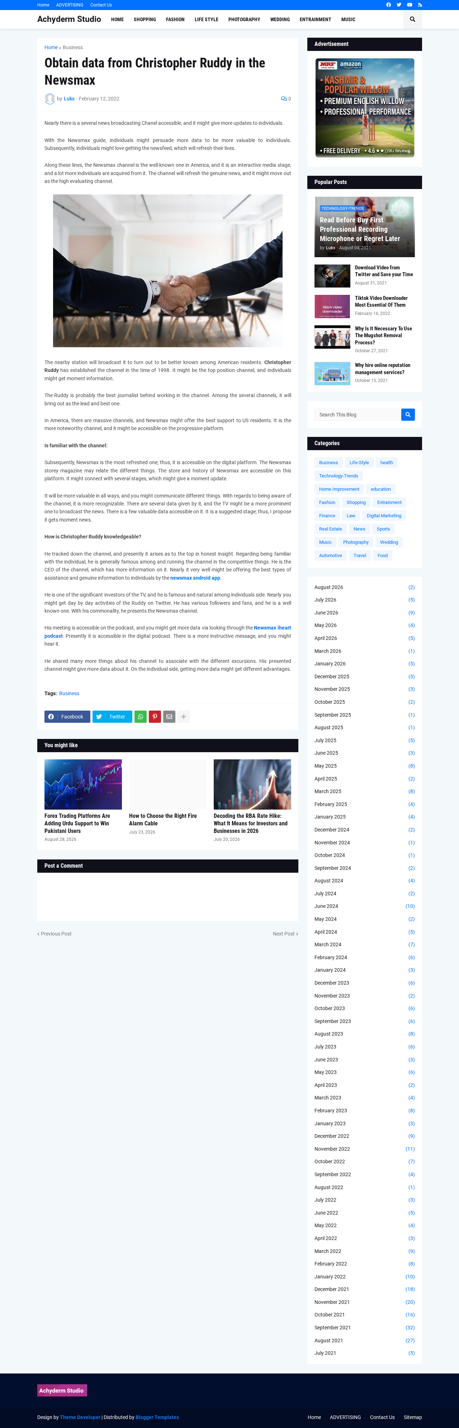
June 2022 (364, 1213)
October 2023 (364, 1008)
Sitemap (413, 1417)
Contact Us (101, 5)
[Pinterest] (155, 717)
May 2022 (364, 1225)
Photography (356, 542)
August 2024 (364, 880)
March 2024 (364, 944)
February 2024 (364, 957)
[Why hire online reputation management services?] (332, 373)
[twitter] (399, 5)
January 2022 (364, 1276)
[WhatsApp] (140, 717)
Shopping (356, 502)
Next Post (284, 934)
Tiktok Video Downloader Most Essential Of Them (381, 301)
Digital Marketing (384, 515)
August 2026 (364, 587)
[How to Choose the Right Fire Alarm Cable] (168, 784)
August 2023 (364, 1034)
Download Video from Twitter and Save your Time (384, 271)
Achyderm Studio (69, 19)
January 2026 (364, 663)
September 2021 (364, 1327)
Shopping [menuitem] (145, 19)
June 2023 (364, 1059)
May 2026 (364, 625)
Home (43, 5)
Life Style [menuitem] (206, 19)
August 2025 (364, 727)
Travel (360, 555)
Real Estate (330, 529)
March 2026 (364, 651)
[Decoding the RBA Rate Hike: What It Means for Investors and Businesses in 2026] (252, 784)
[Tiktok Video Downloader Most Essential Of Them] (332, 306)
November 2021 (364, 1302)
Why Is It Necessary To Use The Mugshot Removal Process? (383, 335)
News (359, 529)
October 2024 (364, 855)
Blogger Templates (157, 1417)
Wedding (389, 542)
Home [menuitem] (117, 19)
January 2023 (364, 1123)
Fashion (327, 502)
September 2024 (364, 868)
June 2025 (364, 753)
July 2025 (364, 740)
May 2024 (364, 919)
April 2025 (364, 779)
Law (351, 515)
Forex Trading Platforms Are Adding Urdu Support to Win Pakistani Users (77, 823)
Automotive (330, 555)
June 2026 (364, 613)
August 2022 (364, 1187)
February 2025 (364, 804)
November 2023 (364, 996)
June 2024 (364, 906)
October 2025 (364, 702)
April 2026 (364, 638)
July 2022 (364, 1200)
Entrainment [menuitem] (315, 19)
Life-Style (359, 462)
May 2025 (364, 766)
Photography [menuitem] (244, 19)
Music (325, 542)
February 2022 (364, 1264)
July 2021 (364, 1353)
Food (383, 555)
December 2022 (364, 1136)
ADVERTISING (69, 5)
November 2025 (364, 689)
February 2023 (364, 1110)
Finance (327, 515)
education (381, 489)
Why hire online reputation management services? (382, 369)
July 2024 (364, 893)
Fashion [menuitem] (175, 19)
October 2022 (364, 1161)
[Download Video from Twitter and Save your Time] (332, 276)
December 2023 (364, 983)
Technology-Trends (338, 476)
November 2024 (364, 842)
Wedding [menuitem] (280, 19)
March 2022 (364, 1251)
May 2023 (364, 1072)
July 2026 (364, 600)
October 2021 (364, 1315)
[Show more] (184, 717)
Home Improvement (339, 489)
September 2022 (364, 1174)
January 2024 (364, 970)
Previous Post (56, 934)
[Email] (169, 717)
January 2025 (364, 817)
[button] (412, 19)
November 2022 (364, 1149)
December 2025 (364, 676)
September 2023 (364, 1021)
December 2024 (364, 830)
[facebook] (388, 5)
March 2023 (364, 1098)
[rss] (420, 5)
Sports (383, 529)
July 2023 (364, 1047)
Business (73, 47)
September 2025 (364, 715)
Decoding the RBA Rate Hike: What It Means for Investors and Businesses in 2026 (251, 823)
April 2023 (364, 1085)
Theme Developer (80, 1417)
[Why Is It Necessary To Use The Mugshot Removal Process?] (332, 337)
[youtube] (409, 5)
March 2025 (364, 791)
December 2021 (364, 1289)
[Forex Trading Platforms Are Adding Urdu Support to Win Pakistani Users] (83, 784)
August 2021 (364, 1340)
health (386, 462)
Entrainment (389, 502)
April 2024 (364, 932)
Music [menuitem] (348, 19)
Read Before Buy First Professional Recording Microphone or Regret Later (360, 229)
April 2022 (364, 1238)
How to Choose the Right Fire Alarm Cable (163, 819)
